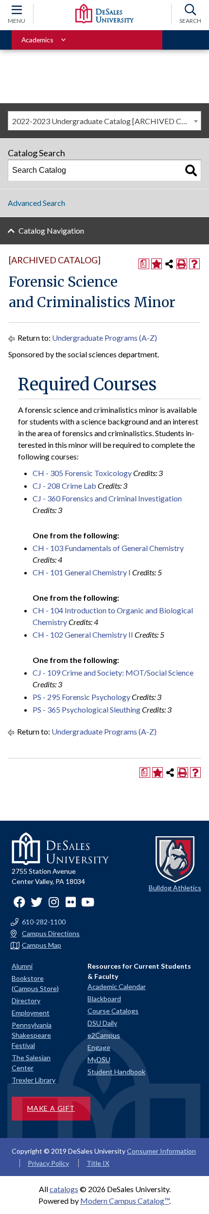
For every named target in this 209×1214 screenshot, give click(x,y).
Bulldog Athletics (175, 887)
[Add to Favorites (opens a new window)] (156, 263)
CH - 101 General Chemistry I (82, 572)
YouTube (87, 902)
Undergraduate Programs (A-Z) (104, 337)
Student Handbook (116, 1071)
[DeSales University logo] (104, 13)
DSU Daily (102, 1023)
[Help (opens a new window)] (194, 263)
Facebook (19, 902)
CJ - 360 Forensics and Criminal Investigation (107, 498)
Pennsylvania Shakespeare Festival (32, 1035)
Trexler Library (33, 1080)
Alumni (22, 966)
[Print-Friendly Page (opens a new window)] (181, 263)
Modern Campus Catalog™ (124, 1200)
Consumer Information (161, 1151)
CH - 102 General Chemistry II (83, 634)
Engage (98, 1047)
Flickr (70, 902)
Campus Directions (51, 934)
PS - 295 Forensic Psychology (81, 696)
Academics (37, 40)
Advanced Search (36, 202)
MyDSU (98, 1059)
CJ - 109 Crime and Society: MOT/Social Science (113, 672)
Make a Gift (51, 1108)
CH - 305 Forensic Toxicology (82, 473)
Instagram (53, 902)
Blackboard (104, 998)
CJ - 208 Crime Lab (64, 485)
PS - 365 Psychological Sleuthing (86, 709)
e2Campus (103, 1035)
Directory (26, 1000)
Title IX (98, 1163)
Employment (31, 1013)
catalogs (64, 1189)
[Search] (191, 170)
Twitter (36, 902)
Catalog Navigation (51, 230)
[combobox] (104, 120)
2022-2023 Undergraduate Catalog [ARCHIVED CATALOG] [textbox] (106, 121)
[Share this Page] (169, 263)
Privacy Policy (48, 1163)
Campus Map (41, 945)
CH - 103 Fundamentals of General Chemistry (108, 547)
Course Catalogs (113, 1011)
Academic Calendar (116, 986)
